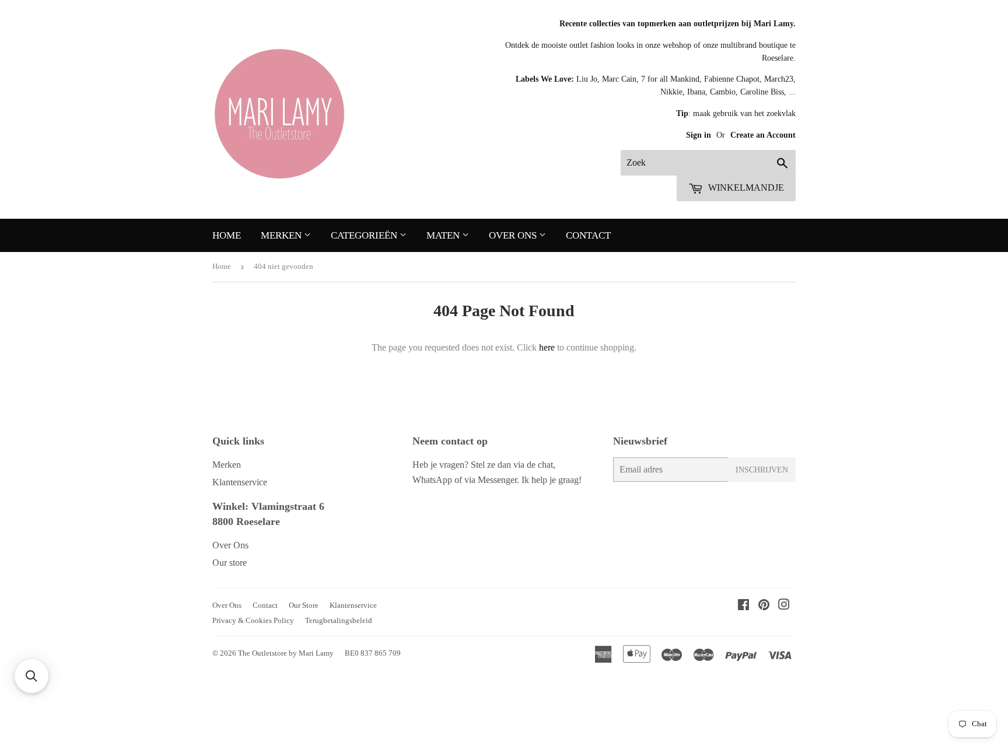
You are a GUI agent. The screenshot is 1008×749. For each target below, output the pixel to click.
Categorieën (365, 235)
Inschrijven (762, 470)
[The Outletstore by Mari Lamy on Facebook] (743, 606)
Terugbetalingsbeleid (338, 620)
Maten (444, 235)
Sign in (699, 135)
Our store (229, 563)
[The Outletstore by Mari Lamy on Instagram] (784, 606)
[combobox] (708, 163)
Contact (588, 235)
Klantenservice (239, 482)
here (547, 347)
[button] (31, 676)
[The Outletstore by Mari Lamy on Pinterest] (764, 606)
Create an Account (763, 135)
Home (226, 235)
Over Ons (514, 235)
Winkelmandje (745, 187)
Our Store (303, 605)
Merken (282, 235)
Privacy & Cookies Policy (253, 620)
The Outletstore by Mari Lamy (286, 653)
